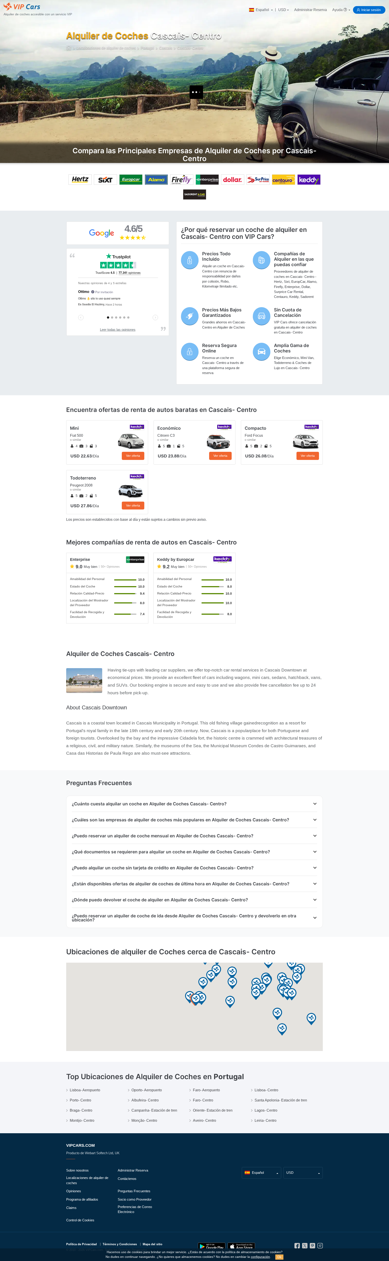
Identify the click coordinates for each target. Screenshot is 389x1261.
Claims (71, 1208)
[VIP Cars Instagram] (320, 1247)
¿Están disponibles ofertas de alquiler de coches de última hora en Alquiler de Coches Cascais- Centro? (180, 883)
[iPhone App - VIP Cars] (241, 1247)
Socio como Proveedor (135, 1199)
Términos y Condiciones (120, 1244)
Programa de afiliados (82, 1199)
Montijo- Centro (82, 1120)
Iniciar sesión (371, 10)
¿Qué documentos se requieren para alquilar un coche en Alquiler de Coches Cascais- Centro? (171, 851)
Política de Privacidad (81, 1244)
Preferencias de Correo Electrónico (135, 1209)
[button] (311, 1019)
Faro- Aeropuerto (206, 1090)
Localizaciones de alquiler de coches (87, 1180)
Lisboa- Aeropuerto (85, 1090)
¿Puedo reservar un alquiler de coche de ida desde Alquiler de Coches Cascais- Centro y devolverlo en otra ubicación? (184, 918)
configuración (260, 1257)
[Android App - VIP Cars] (211, 1247)
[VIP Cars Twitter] (305, 1247)
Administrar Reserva (310, 10)
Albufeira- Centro (145, 1100)
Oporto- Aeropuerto (146, 1090)
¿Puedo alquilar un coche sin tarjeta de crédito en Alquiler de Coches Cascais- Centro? (162, 867)
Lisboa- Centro (266, 1090)
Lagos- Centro (266, 1110)
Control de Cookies (80, 1220)
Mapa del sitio (152, 1244)
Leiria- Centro (265, 1120)
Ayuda (338, 10)
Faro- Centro (203, 1100)
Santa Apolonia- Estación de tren (281, 1100)
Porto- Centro (80, 1100)
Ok (279, 1257)
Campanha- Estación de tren (154, 1110)
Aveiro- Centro (204, 1120)
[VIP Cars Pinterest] (312, 1247)
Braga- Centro (81, 1110)
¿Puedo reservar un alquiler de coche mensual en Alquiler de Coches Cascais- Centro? (162, 835)
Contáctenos (127, 1179)
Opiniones (73, 1191)
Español (262, 10)
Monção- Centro (144, 1120)
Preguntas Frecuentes (134, 1191)
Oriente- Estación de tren (213, 1110)
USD (282, 10)
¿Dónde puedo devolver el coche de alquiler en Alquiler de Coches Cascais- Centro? (160, 899)
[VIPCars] (69, 48)
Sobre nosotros (77, 1170)
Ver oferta (133, 455)
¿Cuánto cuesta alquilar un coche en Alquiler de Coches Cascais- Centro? (149, 803)
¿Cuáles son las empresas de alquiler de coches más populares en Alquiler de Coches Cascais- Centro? (180, 819)
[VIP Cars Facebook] (297, 1247)
